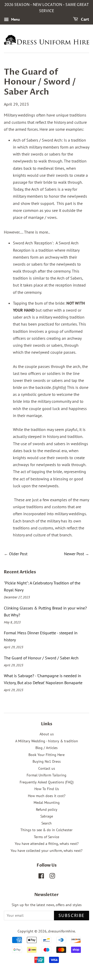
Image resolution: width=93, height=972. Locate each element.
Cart (84, 19)
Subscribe (71, 916)
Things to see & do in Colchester (46, 830)
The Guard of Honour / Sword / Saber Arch (41, 657)
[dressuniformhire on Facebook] (41, 877)
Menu (15, 19)
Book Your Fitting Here (46, 754)
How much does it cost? (46, 795)
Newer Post (74, 553)
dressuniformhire (61, 931)
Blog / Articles (46, 747)
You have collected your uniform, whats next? (46, 850)
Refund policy (46, 809)
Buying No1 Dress (47, 761)
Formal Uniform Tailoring (46, 775)
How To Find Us (46, 788)
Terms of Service (46, 837)
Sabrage (46, 816)
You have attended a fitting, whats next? (47, 843)
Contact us (46, 768)
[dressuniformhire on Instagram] (52, 877)
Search (46, 823)
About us (47, 734)
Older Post (18, 553)
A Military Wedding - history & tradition (46, 741)
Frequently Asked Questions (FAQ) (47, 782)
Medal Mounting (47, 802)
